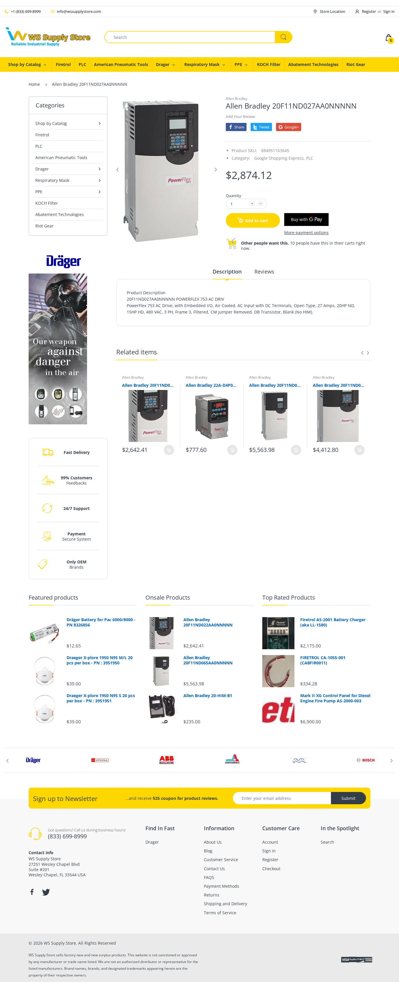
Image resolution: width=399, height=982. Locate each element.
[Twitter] (45, 892)
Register (369, 11)
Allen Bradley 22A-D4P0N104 (212, 385)
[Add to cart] (169, 450)
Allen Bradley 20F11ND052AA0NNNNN (339, 385)
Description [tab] (227, 271)
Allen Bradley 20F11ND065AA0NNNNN (275, 385)
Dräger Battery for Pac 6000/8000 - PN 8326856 (101, 622)
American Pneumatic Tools (61, 157)
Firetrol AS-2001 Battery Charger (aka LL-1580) (332, 622)
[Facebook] (32, 892)
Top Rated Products (288, 597)
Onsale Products (167, 597)
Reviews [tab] (264, 271)
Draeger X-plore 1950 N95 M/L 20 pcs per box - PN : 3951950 (100, 660)
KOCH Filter (46, 203)
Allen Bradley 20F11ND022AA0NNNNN (148, 385)
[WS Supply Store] (48, 36)
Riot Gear (44, 226)
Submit (348, 798)
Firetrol (42, 134)
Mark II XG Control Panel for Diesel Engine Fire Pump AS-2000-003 (335, 698)
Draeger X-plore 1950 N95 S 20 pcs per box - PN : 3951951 (101, 698)
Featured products (53, 597)
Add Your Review (240, 116)
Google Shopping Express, (279, 158)
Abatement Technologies (59, 214)
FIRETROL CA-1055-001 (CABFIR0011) (323, 660)
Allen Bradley (236, 98)
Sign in (389, 11)
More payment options (306, 232)
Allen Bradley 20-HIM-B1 (207, 695)
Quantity (233, 195)
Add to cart (256, 220)
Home (34, 84)
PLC (38, 146)
